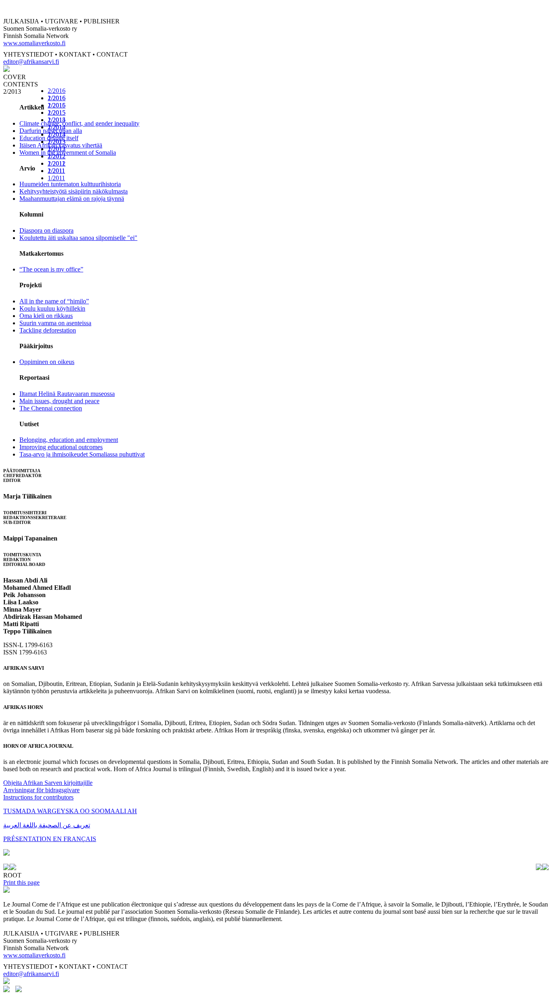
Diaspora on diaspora (46, 230)
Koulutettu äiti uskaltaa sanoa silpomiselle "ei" (78, 237)
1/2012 (56, 163)
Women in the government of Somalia (67, 152)
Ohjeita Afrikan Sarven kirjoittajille (48, 782)
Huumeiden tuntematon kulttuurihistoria (70, 184)
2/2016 (56, 90)
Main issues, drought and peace (59, 401)
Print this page (21, 882)
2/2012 (56, 156)
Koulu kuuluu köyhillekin (52, 308)
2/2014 (56, 127)
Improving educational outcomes (61, 447)
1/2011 (56, 178)
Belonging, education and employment (68, 439)
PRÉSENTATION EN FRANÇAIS (49, 838)
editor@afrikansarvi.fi (31, 61)
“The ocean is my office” (51, 269)
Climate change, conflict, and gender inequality (79, 123)
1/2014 (56, 134)
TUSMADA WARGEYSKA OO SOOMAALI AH (70, 811)
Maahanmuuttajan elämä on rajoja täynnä (71, 198)
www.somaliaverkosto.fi (34, 43)
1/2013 (56, 148)
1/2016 (56, 105)
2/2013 (56, 141)
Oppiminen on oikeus (46, 361)
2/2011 (56, 170)
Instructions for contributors (38, 797)
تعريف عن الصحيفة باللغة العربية (46, 825)
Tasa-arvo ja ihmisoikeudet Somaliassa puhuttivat (82, 454)
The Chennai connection (50, 408)
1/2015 (56, 119)
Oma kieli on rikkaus (46, 315)
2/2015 (56, 112)
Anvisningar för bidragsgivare (41, 790)
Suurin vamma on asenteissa (55, 323)
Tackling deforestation (47, 330)
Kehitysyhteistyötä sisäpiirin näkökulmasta (73, 191)
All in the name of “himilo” (54, 301)
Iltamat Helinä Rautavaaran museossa (67, 393)
